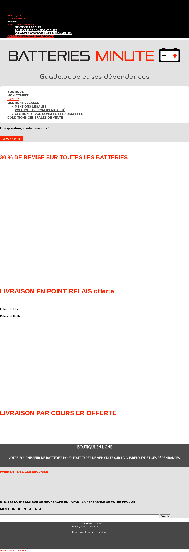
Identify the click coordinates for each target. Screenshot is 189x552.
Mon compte (16, 18)
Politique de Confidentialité (88, 526)
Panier (12, 21)
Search (165, 516)
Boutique (14, 15)
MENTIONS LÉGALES (20, 24)
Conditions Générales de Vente (30, 36)
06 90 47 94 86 (11, 138)
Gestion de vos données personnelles (43, 33)
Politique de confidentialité (36, 30)
